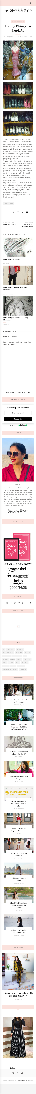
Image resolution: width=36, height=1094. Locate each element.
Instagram (19, 652)
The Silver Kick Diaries (22, 1080)
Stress (13, 666)
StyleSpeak (21, 666)
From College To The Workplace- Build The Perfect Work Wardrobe (18, 727)
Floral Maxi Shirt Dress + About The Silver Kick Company (18, 905)
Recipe (11, 662)
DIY (4, 649)
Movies (12, 659)
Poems (5, 662)
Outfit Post (27, 659)
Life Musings (7, 656)
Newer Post (9, 392)
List (25, 656)
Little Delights (18, 21)
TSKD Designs (7, 669)
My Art (19, 659)
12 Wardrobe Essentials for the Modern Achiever (18, 994)
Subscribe (18, 419)
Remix (17, 662)
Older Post (27, 392)
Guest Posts (10, 649)
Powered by (13, 425)
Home (18, 392)
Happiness (20, 649)
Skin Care (6, 666)
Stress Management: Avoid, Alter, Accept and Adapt (18, 803)
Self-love (25, 662)
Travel (15, 669)
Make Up (5, 659)
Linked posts (17, 656)
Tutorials (23, 669)
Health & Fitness (8, 652)
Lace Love (27, 652)
